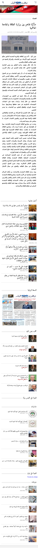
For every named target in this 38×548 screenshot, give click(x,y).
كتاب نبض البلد (31, 331)
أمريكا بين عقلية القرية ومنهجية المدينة (20, 336)
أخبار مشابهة (32, 201)
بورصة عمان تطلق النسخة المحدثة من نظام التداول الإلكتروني (16, 276)
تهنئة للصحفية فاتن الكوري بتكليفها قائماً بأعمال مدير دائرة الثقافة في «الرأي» (15, 432)
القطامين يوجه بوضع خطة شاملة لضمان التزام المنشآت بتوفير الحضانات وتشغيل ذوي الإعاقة (15, 226)
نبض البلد (32, 32)
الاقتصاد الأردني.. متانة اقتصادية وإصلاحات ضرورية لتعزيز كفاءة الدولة (15, 216)
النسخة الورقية (32, 290)
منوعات (34, 482)
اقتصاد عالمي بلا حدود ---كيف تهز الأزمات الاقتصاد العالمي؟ (17, 267)
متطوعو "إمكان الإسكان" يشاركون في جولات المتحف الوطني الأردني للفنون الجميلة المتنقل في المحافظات (15, 258)
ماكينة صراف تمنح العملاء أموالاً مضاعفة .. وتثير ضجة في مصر (15, 527)
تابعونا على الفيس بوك (30, 398)
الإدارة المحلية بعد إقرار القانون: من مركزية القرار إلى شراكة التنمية (15, 347)
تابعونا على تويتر (32, 473)
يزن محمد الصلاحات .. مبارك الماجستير (19, 441)
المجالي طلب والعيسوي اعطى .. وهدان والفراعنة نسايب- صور (15, 461)
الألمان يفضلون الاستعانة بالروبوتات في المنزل (18, 507)
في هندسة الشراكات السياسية (21, 366)
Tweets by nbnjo (32, 477)
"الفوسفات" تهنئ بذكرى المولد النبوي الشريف (18, 421)
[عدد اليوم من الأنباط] (19, 326)
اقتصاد (26, 32)
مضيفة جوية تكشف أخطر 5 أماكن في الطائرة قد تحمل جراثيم (16, 517)
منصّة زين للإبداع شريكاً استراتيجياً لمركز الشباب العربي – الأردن (17, 248)
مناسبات (34, 406)
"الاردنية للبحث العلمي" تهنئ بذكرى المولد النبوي (18, 411)
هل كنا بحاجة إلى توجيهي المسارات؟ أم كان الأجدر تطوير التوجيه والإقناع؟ (15, 377)
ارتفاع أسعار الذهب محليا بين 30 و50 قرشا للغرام (15, 206)
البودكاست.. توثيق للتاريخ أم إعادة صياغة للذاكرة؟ (17, 385)
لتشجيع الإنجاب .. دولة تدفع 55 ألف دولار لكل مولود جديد (15, 497)
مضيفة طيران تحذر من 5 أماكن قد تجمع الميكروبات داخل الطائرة (15, 537)
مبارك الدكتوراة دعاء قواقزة (22, 451)
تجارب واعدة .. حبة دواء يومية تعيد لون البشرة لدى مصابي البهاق (15, 488)
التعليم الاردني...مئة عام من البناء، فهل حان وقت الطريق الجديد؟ (16, 357)
